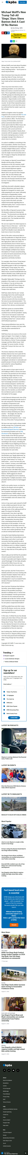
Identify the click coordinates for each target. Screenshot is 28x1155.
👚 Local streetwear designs (11, 658)
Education (3, 1045)
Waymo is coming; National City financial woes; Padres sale (13, 758)
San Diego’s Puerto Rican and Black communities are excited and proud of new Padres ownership (12, 857)
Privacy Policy (6, 1096)
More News (5, 932)
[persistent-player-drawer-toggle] (26, 1153)
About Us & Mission (7, 1080)
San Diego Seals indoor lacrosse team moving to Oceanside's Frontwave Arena (13, 986)
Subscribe (14, 717)
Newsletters (6, 1083)
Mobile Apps (6, 1091)
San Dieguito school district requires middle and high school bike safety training (12, 874)
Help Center (5, 1125)
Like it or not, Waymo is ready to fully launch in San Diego (12, 842)
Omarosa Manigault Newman (10, 429)
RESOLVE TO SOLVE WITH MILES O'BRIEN (13, 815)
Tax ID (4, 1143)
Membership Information (8, 1138)
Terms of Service (7, 1102)
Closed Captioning (7, 1111)
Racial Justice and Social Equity (8, 1013)
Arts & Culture (4, 950)
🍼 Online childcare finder (10, 661)
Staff (4, 1099)
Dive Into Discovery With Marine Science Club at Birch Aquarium (13, 786)
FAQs (4, 1117)
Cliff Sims (16, 427)
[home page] (11, 2)
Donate (14, 925)
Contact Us (5, 1114)
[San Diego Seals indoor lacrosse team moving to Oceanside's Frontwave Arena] (14, 974)
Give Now (22, 2)
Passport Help (6, 1122)
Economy (3, 982)
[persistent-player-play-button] (2, 1153)
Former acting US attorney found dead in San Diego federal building (13, 849)
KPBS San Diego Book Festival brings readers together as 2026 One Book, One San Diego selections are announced (13, 955)
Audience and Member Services (10, 1109)
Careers (5, 1085)
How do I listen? (6, 1120)
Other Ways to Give (7, 1140)
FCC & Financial (6, 1088)
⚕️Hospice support (8, 655)
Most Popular (6, 821)
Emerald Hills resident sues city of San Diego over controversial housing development (13, 865)
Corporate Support (7, 1132)
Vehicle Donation (7, 1146)
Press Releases (6, 1094)
